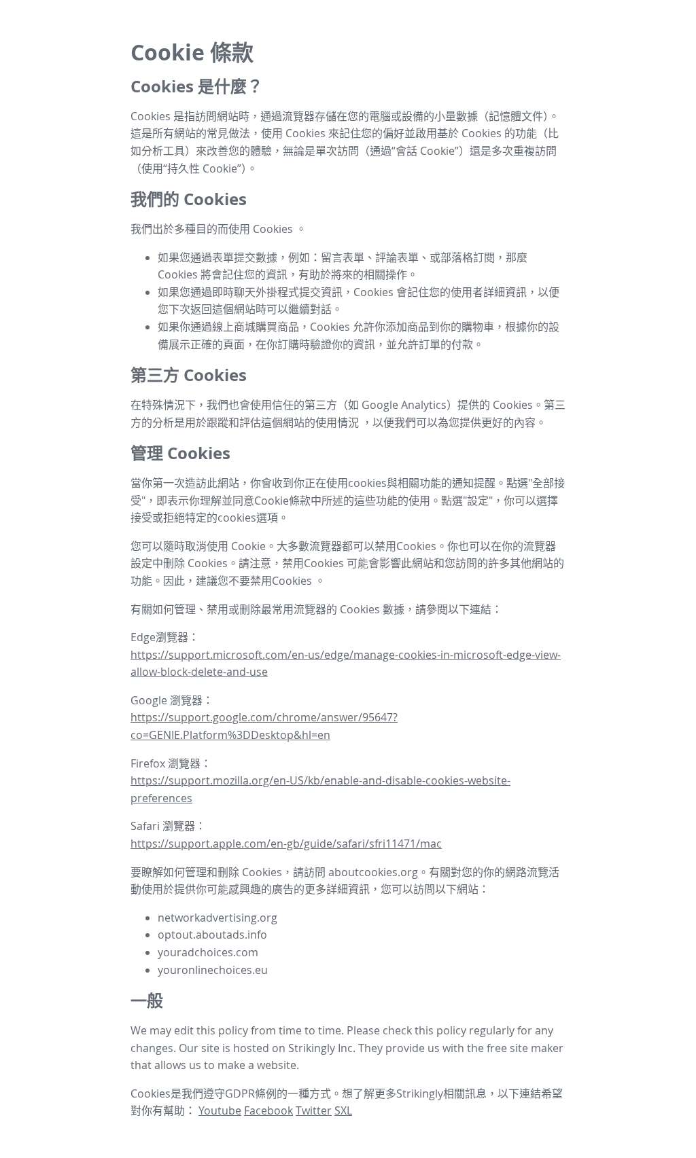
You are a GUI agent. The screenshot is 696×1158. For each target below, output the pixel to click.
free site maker (525, 1048)
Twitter (314, 1110)
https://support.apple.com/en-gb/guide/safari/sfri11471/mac (286, 843)
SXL (343, 1110)
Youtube (219, 1110)
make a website (257, 1064)
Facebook (268, 1110)
